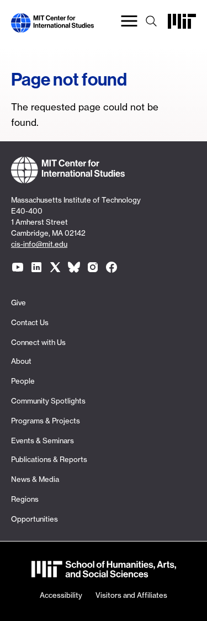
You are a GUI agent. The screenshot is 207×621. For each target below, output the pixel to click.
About (21, 361)
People (23, 380)
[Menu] (129, 22)
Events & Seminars (42, 440)
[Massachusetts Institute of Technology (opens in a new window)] (182, 25)
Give (18, 302)
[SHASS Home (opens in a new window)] (103, 570)
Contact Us (30, 322)
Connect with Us (38, 342)
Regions (25, 499)
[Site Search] (151, 22)
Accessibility (61, 595)
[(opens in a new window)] (17, 267)
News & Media (35, 479)
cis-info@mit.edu (39, 244)
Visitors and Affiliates (131, 595)
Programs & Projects (45, 420)
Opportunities (34, 518)
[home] (52, 25)
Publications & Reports (49, 459)
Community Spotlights (48, 400)
